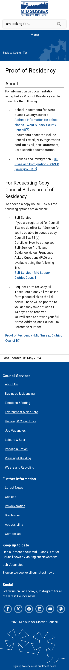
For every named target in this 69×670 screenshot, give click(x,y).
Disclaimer (12, 515)
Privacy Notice (15, 506)
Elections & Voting (17, 403)
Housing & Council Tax (20, 421)
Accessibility (14, 524)
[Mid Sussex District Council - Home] (34, 9)
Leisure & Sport (16, 440)
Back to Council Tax (15, 52)
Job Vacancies (15, 430)
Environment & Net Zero (21, 412)
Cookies (10, 497)
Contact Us (13, 534)
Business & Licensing (20, 393)
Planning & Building (18, 458)
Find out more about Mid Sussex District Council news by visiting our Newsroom (31, 554)
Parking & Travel (16, 449)
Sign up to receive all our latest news (34, 666)
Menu (34, 34)
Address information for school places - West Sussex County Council (36, 125)
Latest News (14, 487)
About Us (11, 384)
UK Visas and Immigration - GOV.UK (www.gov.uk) (37, 164)
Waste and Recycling (19, 467)
